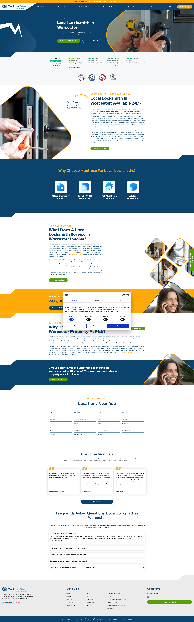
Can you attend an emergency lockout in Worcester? (68, 561)
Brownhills (124, 412)
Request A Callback (92, 41)
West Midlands (126, 430)
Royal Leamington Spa (80, 419)
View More (97, 502)
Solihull (99, 423)
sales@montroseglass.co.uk (157, 597)
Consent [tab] (74, 300)
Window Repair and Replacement (132, 352)
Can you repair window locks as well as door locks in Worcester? (72, 567)
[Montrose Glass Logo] (14, 6)
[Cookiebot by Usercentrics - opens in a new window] (122, 295)
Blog (151, 7)
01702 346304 (154, 593)
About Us (61, 7)
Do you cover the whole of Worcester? (63, 533)
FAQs (88, 593)
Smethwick (76, 423)
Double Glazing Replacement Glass (116, 599)
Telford (100, 427)
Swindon (76, 427)
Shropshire (52, 423)
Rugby (99, 419)
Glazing (63, 18)
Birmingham (77, 412)
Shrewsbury (125, 419)
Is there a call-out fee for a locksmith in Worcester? (68, 555)
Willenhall (52, 434)
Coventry (52, 416)
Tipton (123, 427)
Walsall (51, 430)
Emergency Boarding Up (113, 593)
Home (58, 18)
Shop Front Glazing (112, 608)
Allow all (119, 325)
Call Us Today (184, 7)
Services (40, 7)
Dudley (76, 416)
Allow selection (97, 325)
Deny (75, 325)
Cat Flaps (109, 596)
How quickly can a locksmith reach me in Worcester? (68, 548)
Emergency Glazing (77, 254)
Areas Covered (108, 7)
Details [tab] (97, 300)
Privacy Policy (90, 602)
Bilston (51, 412)
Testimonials (84, 7)
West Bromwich (102, 430)
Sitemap (89, 605)
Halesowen (101, 416)
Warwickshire (77, 430)
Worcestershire (102, 434)
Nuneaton (52, 419)
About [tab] (119, 300)
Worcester (68, 18)
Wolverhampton (78, 434)
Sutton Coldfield (54, 427)
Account (131, 7)
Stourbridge (125, 423)
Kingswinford (125, 416)
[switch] (88, 319)
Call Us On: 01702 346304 (68, 41)
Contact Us (171, 7)
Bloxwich (100, 412)
